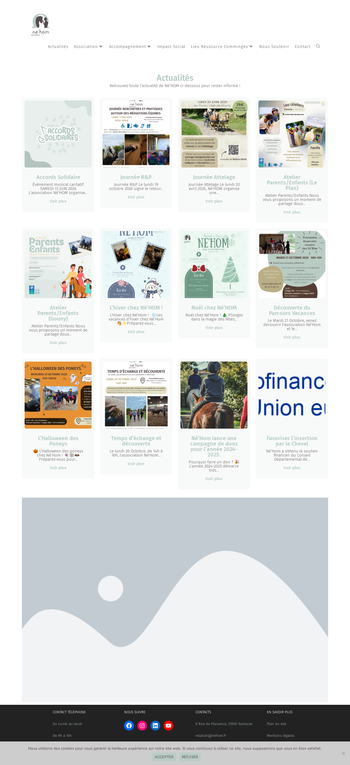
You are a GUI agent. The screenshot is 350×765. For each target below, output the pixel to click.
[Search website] (318, 46)
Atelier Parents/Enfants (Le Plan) (292, 182)
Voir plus (58, 201)
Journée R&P (136, 177)
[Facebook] (129, 726)
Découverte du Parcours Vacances (292, 310)
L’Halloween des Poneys (58, 441)
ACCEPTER (164, 757)
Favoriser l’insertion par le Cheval (292, 441)
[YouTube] (168, 726)
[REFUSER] (343, 753)
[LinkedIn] (155, 726)
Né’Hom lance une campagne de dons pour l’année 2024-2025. (214, 446)
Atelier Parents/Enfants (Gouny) (58, 313)
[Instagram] (142, 726)
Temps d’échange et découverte (136, 441)
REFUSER (190, 757)
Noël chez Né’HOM (214, 307)
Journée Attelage (214, 177)
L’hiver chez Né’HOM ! (136, 307)
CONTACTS (203, 712)
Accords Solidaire (58, 177)
